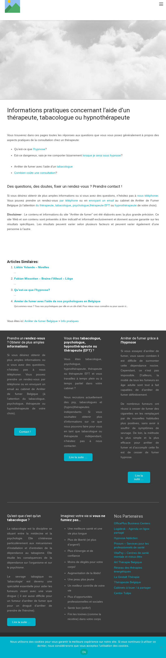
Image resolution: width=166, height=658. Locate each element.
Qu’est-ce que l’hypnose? (32, 289)
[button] (161, 4)
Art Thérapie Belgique (128, 562)
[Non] (161, 647)
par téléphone (69, 200)
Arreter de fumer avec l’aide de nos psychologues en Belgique (57, 301)
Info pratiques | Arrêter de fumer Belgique (53, 238)
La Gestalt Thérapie (126, 577)
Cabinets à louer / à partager (132, 587)
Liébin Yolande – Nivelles (31, 267)
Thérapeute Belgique (127, 582)
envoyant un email (101, 200)
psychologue (81, 205)
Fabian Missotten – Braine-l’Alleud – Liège (43, 278)
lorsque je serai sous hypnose (102, 155)
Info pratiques (89, 140)
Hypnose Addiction (126, 538)
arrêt (145, 155)
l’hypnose (39, 149)
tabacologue (65, 166)
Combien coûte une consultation (34, 172)
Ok (84, 652)
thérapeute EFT (100, 205)
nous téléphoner (147, 195)
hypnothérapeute (126, 205)
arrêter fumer (43, 124)
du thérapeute (45, 205)
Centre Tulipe (122, 593)
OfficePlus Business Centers (132, 523)
